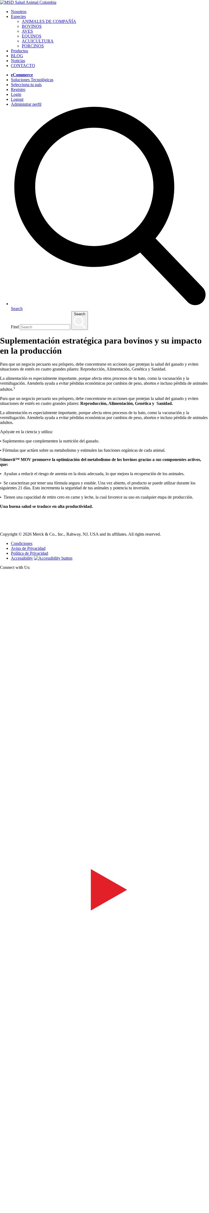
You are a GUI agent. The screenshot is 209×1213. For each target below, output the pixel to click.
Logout (17, 99)
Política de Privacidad (29, 553)
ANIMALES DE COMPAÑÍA (49, 21)
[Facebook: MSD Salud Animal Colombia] (104, 782)
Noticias (18, 60)
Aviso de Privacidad (28, 548)
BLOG (17, 55)
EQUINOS (31, 36)
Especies (18, 16)
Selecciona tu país (26, 84)
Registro (18, 89)
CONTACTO (23, 65)
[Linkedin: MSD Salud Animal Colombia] (104, 1202)
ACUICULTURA (38, 41)
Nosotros (18, 11)
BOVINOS (32, 26)
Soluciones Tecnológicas (32, 79)
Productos (19, 50)
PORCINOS (33, 46)
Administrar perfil (26, 104)
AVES (27, 31)
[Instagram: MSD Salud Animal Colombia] (3, 1210)
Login (16, 94)
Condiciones (21, 543)
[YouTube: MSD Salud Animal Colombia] (104, 992)
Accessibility (22, 558)
